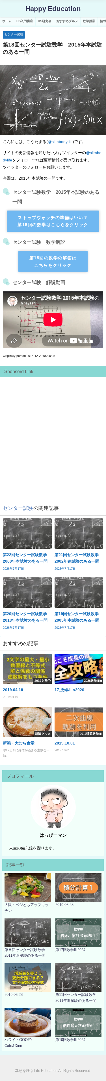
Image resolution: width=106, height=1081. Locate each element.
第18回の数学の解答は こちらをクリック (53, 261)
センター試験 (14, 34)
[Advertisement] (53, 433)
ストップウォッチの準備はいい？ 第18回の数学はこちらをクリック (53, 221)
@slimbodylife (60, 142)
